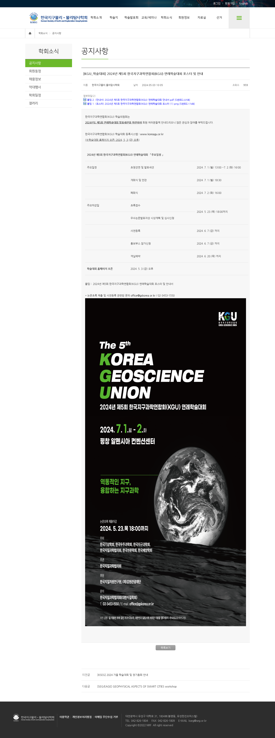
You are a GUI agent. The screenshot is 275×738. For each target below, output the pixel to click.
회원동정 (35, 71)
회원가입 (230, 3)
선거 (219, 17)
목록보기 (165, 647)
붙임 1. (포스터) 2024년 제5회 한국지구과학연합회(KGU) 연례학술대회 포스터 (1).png (141, 103)
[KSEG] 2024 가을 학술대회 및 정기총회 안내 (122, 674)
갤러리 (33, 103)
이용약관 (64, 716)
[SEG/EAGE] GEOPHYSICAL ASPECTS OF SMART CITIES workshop (137, 686)
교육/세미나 (149, 17)
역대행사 (35, 87)
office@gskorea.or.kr (143, 295)
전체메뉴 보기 (239, 17)
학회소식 (166, 17)
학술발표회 (131, 17)
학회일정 (35, 95)
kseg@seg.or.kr (198, 720)
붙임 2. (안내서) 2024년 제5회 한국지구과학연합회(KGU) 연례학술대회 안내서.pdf (138, 99)
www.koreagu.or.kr (152, 134)
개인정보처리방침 (82, 716)
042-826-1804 (139, 720)
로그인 (217, 3)
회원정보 (184, 17)
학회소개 (96, 17)
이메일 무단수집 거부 (106, 716)
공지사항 (35, 63)
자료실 (202, 17)
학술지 (114, 17)
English (243, 3)
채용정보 (35, 79)
